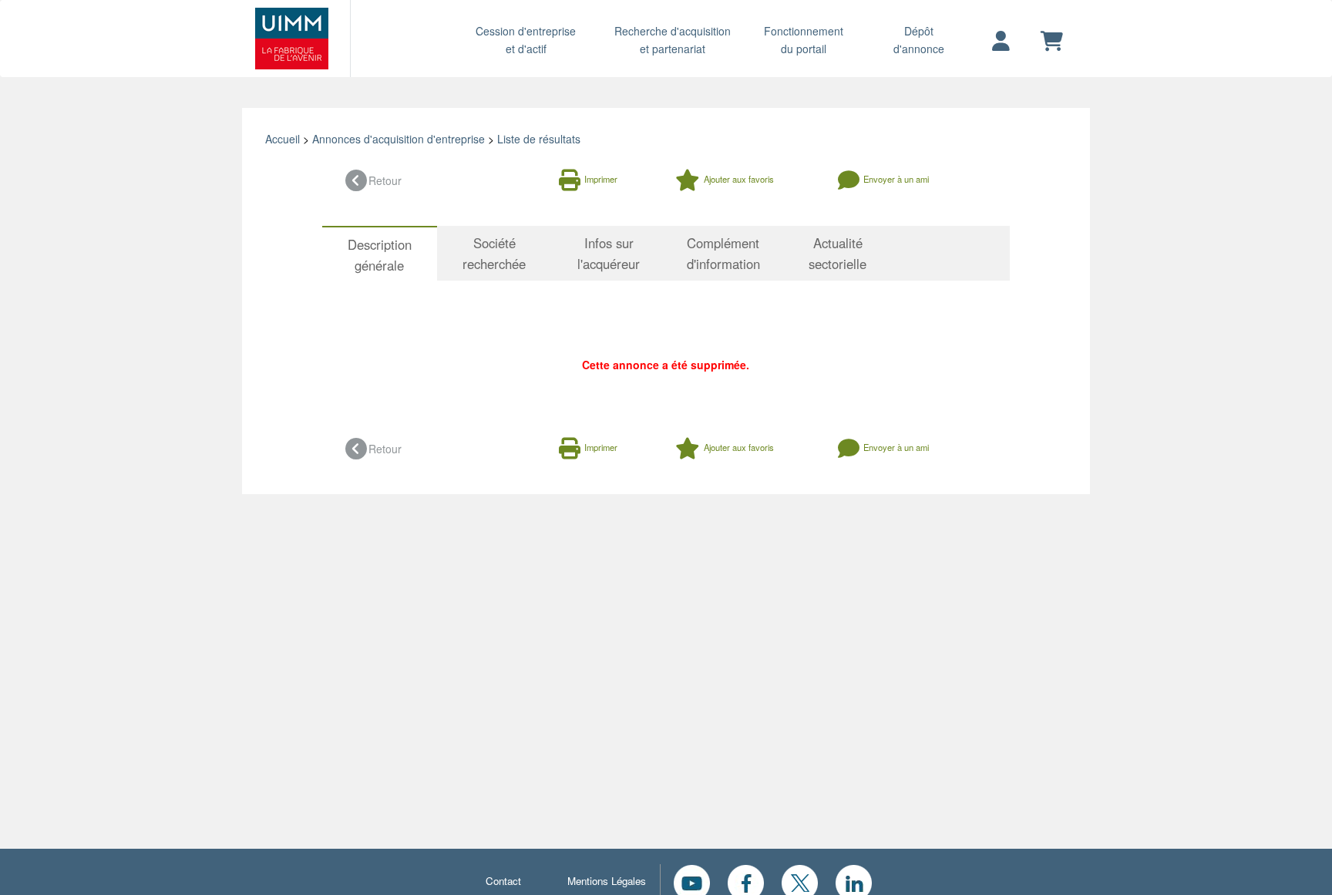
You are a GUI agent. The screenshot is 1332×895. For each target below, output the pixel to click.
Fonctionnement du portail (803, 39)
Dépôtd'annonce (918, 39)
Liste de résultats (538, 138)
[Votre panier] (1052, 41)
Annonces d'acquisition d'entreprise (398, 138)
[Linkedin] (854, 881)
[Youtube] (692, 881)
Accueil (282, 138)
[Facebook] (746, 881)
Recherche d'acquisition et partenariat (672, 39)
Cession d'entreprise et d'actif (526, 39)
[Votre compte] (1001, 41)
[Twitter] (800, 881)
